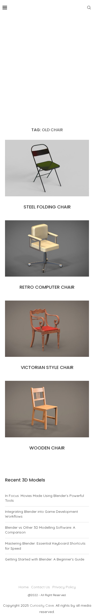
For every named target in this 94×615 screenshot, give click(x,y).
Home (24, 587)
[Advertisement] (47, 65)
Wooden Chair (47, 448)
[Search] (88, 7)
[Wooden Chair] (47, 409)
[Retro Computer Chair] (47, 248)
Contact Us (40, 587)
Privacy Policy (64, 587)
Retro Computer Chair (47, 287)
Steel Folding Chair (47, 207)
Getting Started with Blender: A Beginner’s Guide (44, 559)
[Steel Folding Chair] (47, 168)
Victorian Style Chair (47, 367)
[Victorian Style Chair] (47, 329)
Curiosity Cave (42, 605)
